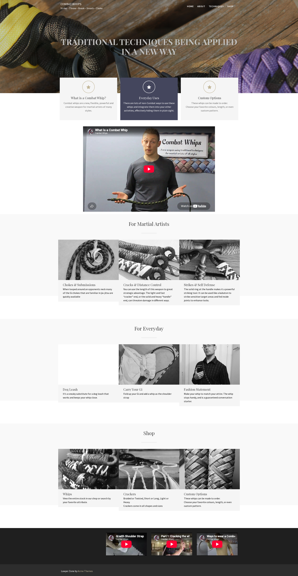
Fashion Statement (197, 389)
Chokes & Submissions (79, 285)
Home (190, 6)
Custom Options (209, 98)
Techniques (216, 6)
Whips (67, 494)
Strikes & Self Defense (199, 285)
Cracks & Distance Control (142, 285)
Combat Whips (71, 4)
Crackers (129, 494)
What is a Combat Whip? (88, 98)
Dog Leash (70, 389)
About (201, 6)
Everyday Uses (149, 98)
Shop (230, 6)
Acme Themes (85, 571)
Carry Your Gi (132, 389)
